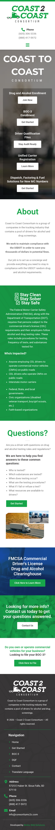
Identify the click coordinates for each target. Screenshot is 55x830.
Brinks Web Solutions (34, 825)
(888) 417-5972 (27, 37)
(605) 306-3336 (27, 33)
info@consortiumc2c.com (23, 814)
